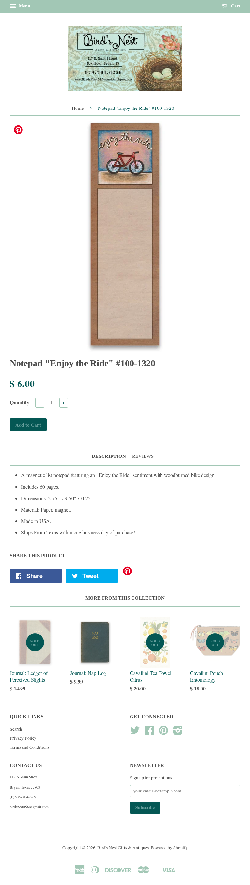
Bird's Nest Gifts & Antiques (123, 847)
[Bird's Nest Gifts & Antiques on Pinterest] (163, 732)
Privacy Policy (23, 738)
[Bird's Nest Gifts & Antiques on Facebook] (149, 732)
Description (109, 456)
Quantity (19, 402)
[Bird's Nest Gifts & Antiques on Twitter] (135, 732)
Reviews (143, 456)
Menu (24, 5)
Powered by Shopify (169, 847)
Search (16, 729)
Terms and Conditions (29, 747)
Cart (235, 5)
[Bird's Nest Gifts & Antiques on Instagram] (178, 732)
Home (78, 108)
